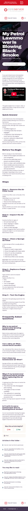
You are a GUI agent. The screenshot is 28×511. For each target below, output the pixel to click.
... (6, 28)
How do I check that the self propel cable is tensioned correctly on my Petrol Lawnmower (14, 455)
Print (7, 435)
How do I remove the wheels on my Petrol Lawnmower (13, 487)
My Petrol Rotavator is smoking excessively (12, 482)
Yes (19, 429)
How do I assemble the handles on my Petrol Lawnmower (14, 449)
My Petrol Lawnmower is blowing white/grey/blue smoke (12, 472)
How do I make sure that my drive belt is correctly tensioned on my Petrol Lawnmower (14, 461)
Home (3, 28)
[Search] (23, 64)
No (10, 429)
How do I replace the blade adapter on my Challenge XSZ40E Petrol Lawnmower (14, 477)
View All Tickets (12, 18)
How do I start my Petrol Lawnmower (13, 445)
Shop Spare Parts (21, 2)
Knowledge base (12, 508)
